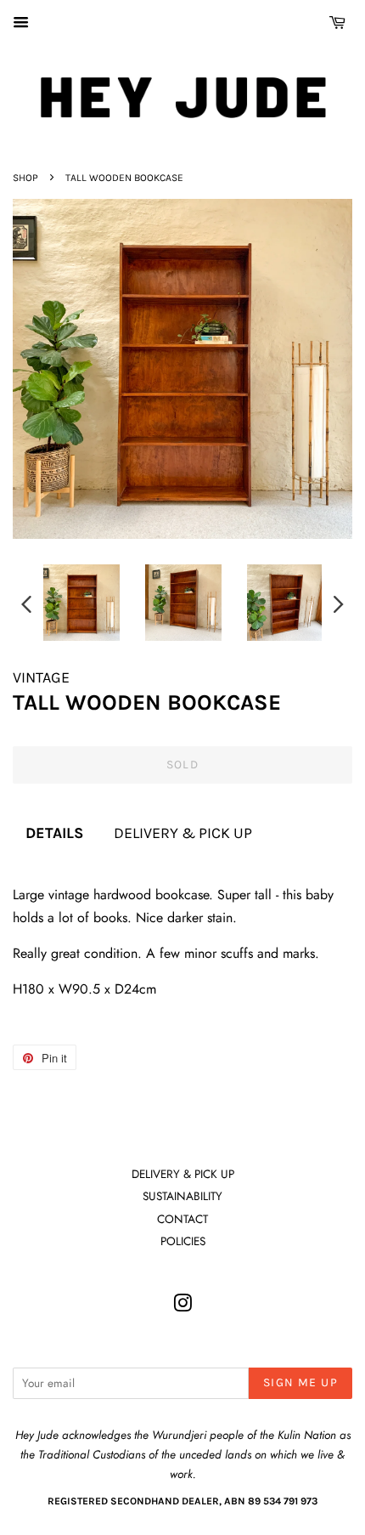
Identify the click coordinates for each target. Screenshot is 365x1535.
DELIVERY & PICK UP (183, 833)
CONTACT (182, 1218)
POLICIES (182, 1240)
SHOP (25, 178)
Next (338, 603)
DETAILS (54, 833)
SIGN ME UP (300, 1382)
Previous (26, 603)
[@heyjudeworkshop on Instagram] (182, 1306)
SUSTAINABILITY (182, 1195)
